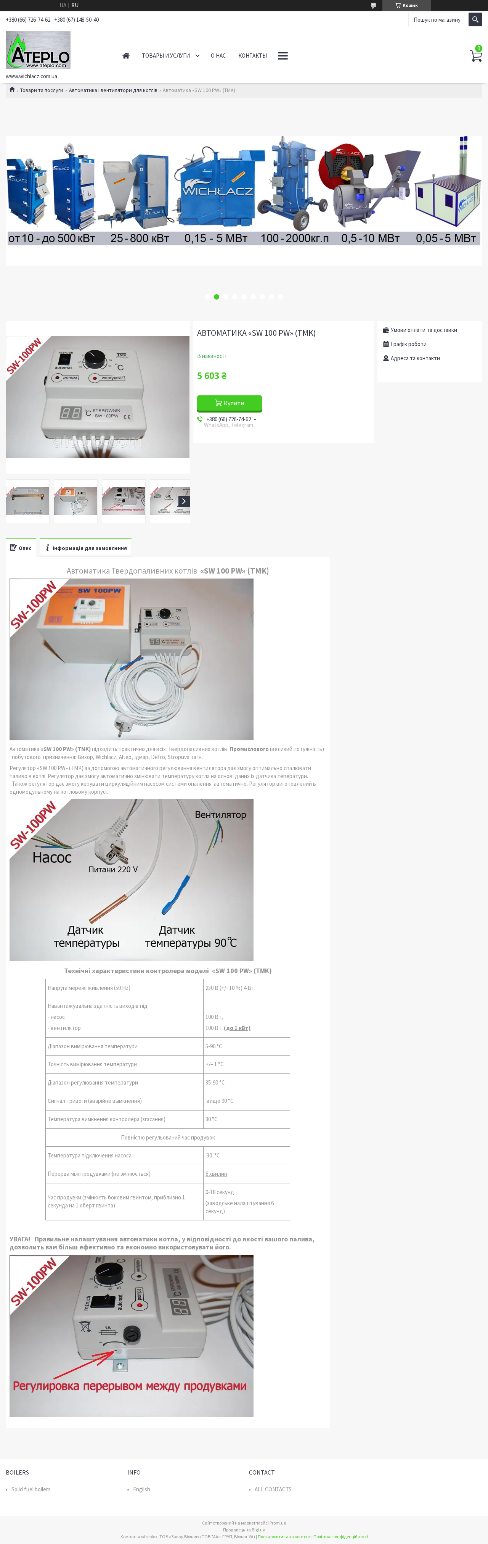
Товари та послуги (41, 90)
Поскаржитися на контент (284, 1536)
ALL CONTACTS (273, 1489)
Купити (234, 403)
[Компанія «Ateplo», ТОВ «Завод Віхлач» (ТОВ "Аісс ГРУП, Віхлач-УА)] (56, 48)
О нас (218, 55)
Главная (126, 55)
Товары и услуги (166, 55)
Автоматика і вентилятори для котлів (113, 90)
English (141, 1489)
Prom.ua (278, 1523)
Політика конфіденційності (340, 1536)
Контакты (252, 55)
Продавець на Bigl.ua (244, 1530)
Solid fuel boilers (31, 1489)
